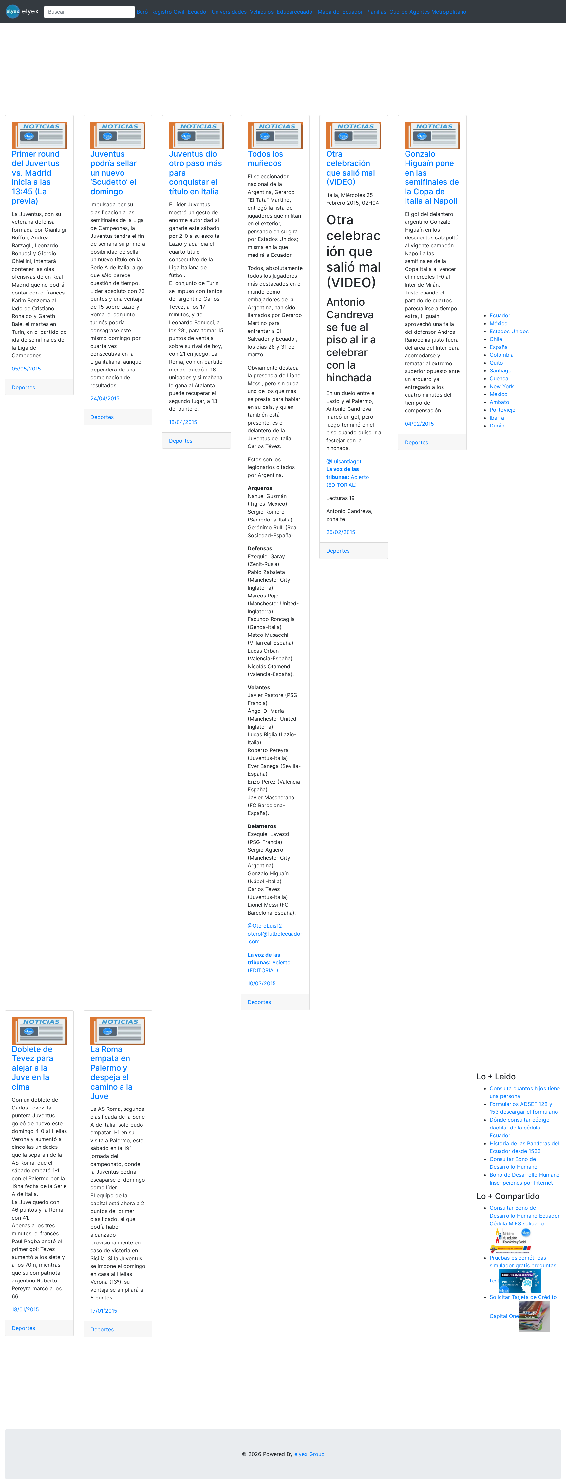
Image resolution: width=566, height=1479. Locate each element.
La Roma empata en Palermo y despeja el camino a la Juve (111, 1072)
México (499, 323)
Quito (496, 362)
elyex (29, 11)
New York (502, 386)
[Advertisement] (196, 69)
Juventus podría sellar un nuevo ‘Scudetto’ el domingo (113, 172)
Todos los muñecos (265, 158)
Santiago (501, 370)
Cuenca (499, 378)
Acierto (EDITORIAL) (269, 962)
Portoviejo (503, 410)
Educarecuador (295, 12)
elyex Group (309, 1454)
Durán (497, 425)
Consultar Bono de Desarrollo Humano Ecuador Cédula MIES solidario (525, 1215)
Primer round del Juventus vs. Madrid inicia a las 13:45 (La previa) (36, 177)
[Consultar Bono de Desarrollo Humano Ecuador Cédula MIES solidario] (511, 1240)
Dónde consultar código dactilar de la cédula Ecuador (520, 1127)
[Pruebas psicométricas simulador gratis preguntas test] (520, 1280)
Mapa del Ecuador (340, 12)
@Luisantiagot (344, 461)
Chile (496, 339)
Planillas (376, 12)
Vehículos (262, 12)
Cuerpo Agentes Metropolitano (427, 12)
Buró (142, 12)
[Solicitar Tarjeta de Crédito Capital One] (534, 1316)
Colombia (502, 354)
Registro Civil (167, 12)
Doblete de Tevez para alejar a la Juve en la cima (32, 1067)
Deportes (23, 387)
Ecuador (198, 12)
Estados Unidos (509, 331)
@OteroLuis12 (265, 925)
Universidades (229, 12)
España (499, 347)
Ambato (499, 402)
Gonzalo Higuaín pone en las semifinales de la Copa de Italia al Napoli (432, 177)
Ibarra (497, 417)
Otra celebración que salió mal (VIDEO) (350, 168)
